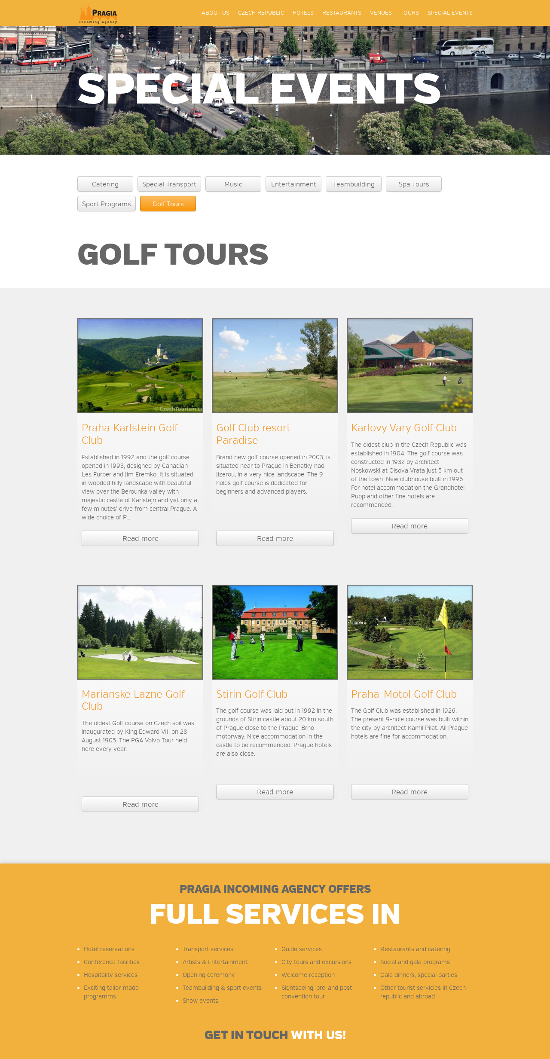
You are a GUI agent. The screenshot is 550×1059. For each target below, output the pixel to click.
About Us (215, 12)
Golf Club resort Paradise (253, 434)
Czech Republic (261, 12)
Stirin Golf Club (251, 694)
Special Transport (169, 184)
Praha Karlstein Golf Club (129, 434)
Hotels (303, 12)
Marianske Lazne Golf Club (133, 700)
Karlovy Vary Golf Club (404, 427)
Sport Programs (106, 204)
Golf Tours (168, 204)
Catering (105, 184)
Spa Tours (414, 184)
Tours (409, 12)
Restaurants (341, 12)
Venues (381, 12)
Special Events (450, 12)
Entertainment (293, 184)
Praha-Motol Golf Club (404, 694)
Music (233, 184)
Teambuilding (354, 184)
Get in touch (275, 1035)
